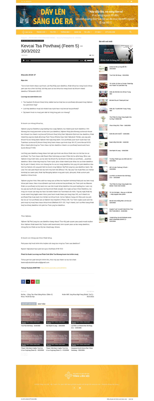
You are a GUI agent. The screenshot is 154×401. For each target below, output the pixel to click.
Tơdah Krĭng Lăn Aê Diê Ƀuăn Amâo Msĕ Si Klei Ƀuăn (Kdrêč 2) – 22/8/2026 (120, 219)
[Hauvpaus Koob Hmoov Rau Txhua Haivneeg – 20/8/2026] (82, 338)
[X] (28, 282)
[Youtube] (131, 1)
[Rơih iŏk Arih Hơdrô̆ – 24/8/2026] (103, 136)
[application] (57, 60)
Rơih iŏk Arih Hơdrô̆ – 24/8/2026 (119, 134)
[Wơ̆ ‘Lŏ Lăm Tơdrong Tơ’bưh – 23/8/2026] (103, 169)
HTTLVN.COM (110, 32)
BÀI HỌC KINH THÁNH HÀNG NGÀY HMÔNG (42, 38)
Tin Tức (53, 32)
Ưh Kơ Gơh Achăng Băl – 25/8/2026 (115, 60)
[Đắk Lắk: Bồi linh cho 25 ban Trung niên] (103, 94)
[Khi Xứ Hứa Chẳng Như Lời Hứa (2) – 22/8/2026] (103, 203)
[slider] (90, 60)
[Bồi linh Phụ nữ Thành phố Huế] (103, 102)
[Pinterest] (33, 282)
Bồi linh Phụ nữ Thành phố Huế (118, 100)
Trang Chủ (41, 32)
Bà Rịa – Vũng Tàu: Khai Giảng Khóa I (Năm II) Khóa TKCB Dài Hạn (36, 296)
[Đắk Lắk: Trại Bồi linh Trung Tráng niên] (103, 111)
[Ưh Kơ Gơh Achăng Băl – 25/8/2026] (116, 54)
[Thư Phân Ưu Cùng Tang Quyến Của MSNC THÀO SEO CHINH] (103, 186)
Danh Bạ (77, 32)
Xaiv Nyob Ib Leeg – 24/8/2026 (55, 325)
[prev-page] (22, 354)
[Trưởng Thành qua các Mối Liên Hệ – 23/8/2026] (103, 161)
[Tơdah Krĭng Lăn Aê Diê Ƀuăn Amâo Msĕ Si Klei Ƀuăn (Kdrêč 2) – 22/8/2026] (103, 219)
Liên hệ (131, 399)
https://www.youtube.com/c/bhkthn (53, 268)
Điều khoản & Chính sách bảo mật (117, 399)
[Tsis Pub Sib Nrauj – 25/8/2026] (32, 316)
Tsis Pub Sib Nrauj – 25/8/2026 (30, 325)
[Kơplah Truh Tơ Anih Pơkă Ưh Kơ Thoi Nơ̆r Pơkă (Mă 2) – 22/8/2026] (103, 211)
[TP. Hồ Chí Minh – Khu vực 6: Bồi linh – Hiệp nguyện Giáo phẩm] (103, 194)
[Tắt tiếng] (85, 60)
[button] (130, 32)
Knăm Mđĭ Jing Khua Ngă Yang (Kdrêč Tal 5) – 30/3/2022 (78, 296)
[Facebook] (127, 1)
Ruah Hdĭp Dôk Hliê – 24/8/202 (118, 142)
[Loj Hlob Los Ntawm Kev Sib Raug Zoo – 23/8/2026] (82, 316)
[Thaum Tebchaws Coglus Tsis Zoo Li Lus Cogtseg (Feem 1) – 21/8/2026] (57, 338)
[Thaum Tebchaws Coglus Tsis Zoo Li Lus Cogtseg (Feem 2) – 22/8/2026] (32, 338)
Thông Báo (65, 32)
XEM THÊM (41, 304)
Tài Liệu (87, 32)
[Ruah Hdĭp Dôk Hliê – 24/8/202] (103, 144)
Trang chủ (24, 38)
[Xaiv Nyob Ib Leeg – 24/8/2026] (57, 316)
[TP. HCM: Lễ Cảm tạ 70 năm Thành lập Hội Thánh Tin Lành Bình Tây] (103, 85)
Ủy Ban (98, 32)
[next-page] (25, 354)
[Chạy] (24, 60)
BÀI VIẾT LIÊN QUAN (28, 304)
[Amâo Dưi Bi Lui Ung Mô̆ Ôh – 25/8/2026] (103, 69)
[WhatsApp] (38, 282)
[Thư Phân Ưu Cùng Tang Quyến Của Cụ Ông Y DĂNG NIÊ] (103, 119)
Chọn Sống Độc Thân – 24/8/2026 (120, 125)
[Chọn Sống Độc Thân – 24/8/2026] (103, 127)
